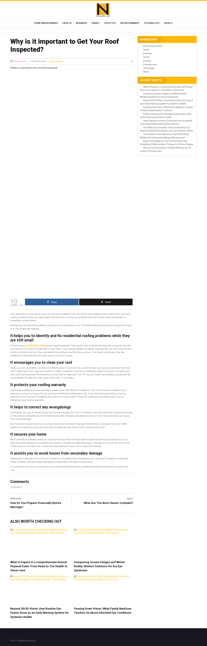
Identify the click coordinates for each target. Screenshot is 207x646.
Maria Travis (21, 61)
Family (96, 23)
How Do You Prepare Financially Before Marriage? (35, 505)
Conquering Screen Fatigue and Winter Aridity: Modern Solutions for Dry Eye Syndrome (99, 566)
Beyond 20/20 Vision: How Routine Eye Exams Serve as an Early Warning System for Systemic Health (39, 613)
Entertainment (130, 23)
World (168, 23)
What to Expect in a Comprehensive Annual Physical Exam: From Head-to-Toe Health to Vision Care (38, 566)
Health (67, 23)
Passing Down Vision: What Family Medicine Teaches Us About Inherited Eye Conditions (102, 610)
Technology (152, 23)
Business (81, 23)
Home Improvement (46, 23)
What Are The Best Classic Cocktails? (108, 503)
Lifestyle (110, 23)
